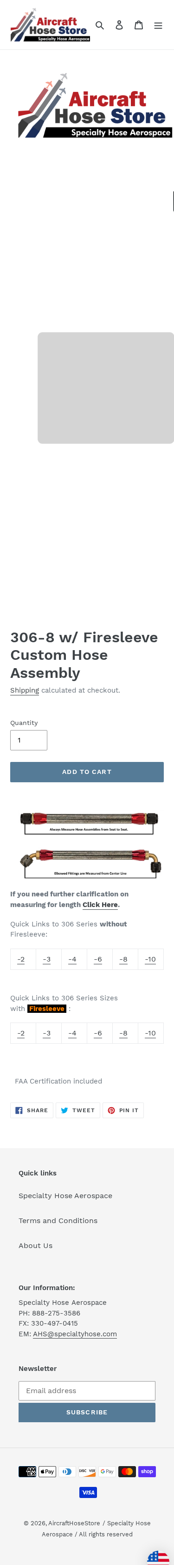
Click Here (100, 905)
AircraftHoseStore (74, 1523)
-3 (47, 959)
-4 (72, 959)
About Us (35, 1245)
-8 (123, 959)
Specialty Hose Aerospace (65, 1195)
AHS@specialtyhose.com (75, 1334)
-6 (98, 959)
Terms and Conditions (58, 1220)
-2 (21, 959)
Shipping (24, 690)
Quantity (24, 722)
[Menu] (158, 24)
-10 (150, 959)
